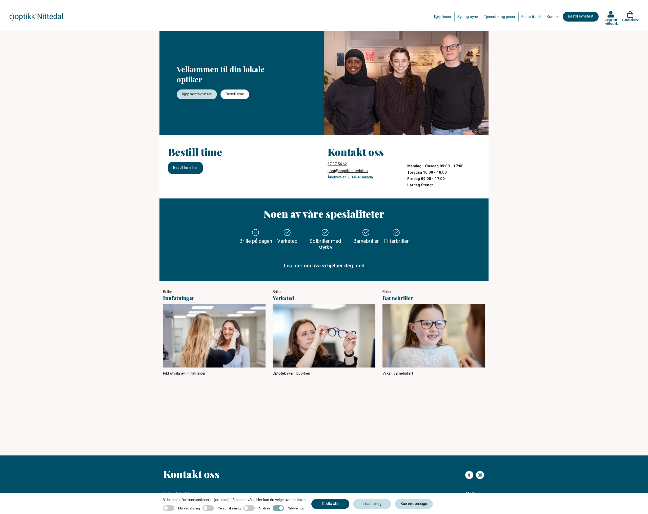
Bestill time (235, 94)
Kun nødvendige (414, 503)
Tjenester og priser (499, 16)
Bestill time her (185, 167)
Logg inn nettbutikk (611, 21)
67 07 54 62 (337, 164)
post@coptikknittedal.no (348, 171)
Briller (167, 291)
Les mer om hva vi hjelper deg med (324, 266)
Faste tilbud (531, 16)
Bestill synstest (580, 16)
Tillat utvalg (372, 503)
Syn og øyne (467, 16)
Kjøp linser (442, 16)
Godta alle (330, 503)
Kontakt (553, 16)
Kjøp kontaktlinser (197, 94)
